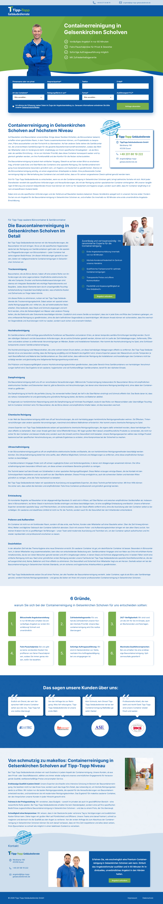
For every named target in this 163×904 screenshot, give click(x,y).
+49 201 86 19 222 (131, 154)
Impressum (132, 898)
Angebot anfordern (104, 296)
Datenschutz (148, 898)
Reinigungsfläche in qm (56, 93)
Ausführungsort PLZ (125, 93)
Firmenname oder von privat (23, 82)
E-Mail (119, 82)
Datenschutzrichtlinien (30, 107)
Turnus (85, 93)
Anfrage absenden (132, 106)
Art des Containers (20, 93)
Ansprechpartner (54, 82)
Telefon (85, 82)
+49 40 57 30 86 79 (103, 3)
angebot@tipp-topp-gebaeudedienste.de (136, 3)
